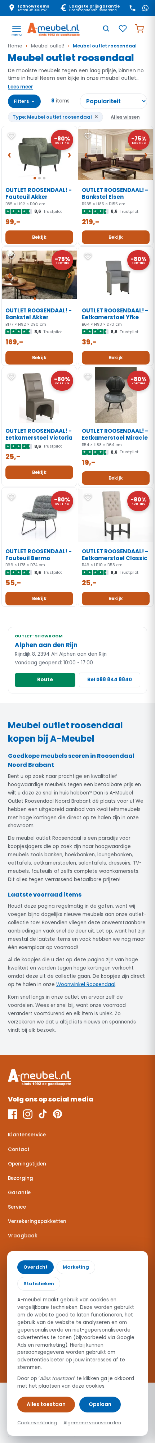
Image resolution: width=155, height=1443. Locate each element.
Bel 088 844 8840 (109, 679)
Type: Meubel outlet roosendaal (55, 117)
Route (45, 679)
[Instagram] (27, 1114)
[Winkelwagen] (139, 28)
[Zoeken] (106, 28)
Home (15, 46)
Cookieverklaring (37, 1423)
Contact (19, 1149)
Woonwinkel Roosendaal (85, 984)
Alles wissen (125, 117)
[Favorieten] (122, 28)
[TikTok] (42, 1114)
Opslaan (100, 1404)
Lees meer (20, 86)
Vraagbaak (22, 1235)
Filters (24, 101)
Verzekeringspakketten (37, 1221)
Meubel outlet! (47, 46)
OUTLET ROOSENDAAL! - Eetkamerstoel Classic (115, 555)
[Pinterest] (57, 1114)
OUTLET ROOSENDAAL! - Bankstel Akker (38, 314)
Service (17, 1207)
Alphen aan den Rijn (46, 645)
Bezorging (20, 1178)
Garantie (19, 1192)
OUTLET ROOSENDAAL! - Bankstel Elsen (115, 193)
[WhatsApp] (145, 8)
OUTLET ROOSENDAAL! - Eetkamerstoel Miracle (115, 434)
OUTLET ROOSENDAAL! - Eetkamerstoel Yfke (115, 314)
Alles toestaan (46, 1404)
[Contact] (132, 8)
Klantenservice (27, 1134)
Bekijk (39, 237)
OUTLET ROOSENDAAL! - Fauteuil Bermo (38, 555)
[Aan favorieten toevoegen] (11, 136)
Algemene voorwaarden (92, 1423)
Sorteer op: (113, 101)
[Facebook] (12, 1114)
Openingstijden (27, 1163)
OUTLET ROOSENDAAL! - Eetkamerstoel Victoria (38, 434)
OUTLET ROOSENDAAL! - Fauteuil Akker (38, 193)
